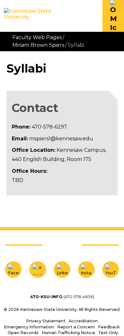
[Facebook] (13, 269)
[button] (113, 16)
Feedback (109, 327)
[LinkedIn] (62, 269)
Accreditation (83, 320)
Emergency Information (29, 327)
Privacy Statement (45, 320)
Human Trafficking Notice (68, 332)
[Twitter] (37, 269)
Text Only (108, 332)
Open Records (23, 332)
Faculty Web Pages (37, 37)
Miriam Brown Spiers (38, 45)
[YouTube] (110, 269)
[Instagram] (86, 269)
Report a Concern (76, 327)
